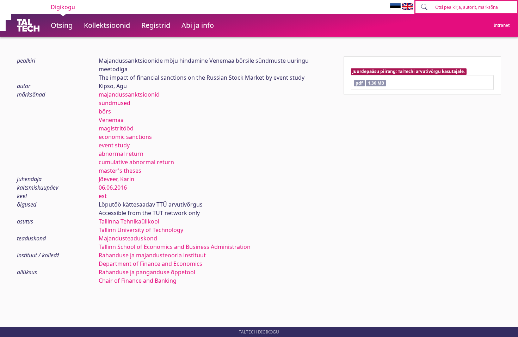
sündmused (114, 103)
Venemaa (111, 120)
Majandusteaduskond (128, 238)
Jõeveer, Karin (116, 179)
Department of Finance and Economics (150, 264)
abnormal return (121, 154)
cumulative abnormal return (136, 162)
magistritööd (116, 128)
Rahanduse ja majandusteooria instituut (152, 255)
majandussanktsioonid (129, 94)
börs (105, 111)
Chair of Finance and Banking (138, 280)
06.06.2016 (113, 187)
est (103, 196)
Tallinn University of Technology (141, 230)
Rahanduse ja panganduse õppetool (147, 272)
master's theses (120, 170)
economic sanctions (125, 137)
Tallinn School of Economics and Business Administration (175, 247)
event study (114, 145)
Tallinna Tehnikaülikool (129, 221)
